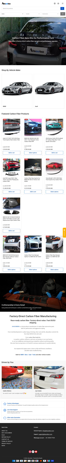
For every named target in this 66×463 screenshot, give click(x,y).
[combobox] (33, 8)
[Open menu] (62, 3)
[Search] (62, 8)
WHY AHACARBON (7, 433)
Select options (33, 152)
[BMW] (17, 89)
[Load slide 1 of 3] (31, 309)
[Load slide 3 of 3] (35, 309)
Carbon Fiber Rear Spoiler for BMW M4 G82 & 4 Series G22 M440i (32, 179)
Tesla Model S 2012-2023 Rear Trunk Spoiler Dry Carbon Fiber (54, 178)
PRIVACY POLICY (6, 443)
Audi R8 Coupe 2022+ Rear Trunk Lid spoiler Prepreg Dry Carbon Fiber (10, 179)
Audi (36, 106)
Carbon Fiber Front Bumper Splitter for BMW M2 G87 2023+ (32, 255)
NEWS (3, 445)
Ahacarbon (30, 458)
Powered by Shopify (37, 458)
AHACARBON (16, 326)
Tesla (33, 354)
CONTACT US (5, 439)
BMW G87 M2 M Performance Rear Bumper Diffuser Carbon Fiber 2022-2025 (11, 256)
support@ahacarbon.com (45, 434)
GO (63, 14)
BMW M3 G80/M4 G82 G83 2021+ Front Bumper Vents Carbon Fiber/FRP (31, 140)
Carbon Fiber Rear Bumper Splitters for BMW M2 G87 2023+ (53, 256)
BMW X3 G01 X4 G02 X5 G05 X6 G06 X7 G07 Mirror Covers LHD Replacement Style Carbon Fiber (11, 218)
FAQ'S (3, 435)
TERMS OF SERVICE (7, 441)
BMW (4, 106)
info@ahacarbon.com (48, 431)
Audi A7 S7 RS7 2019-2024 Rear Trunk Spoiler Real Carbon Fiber (11, 139)
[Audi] (49, 89)
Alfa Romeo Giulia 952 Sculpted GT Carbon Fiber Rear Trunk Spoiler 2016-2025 (54, 140)
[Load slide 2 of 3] (33, 309)
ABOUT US (4, 431)
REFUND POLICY (6, 437)
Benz (26, 354)
